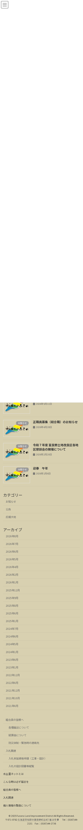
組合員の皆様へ (15, 720)
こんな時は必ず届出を (16, 781)
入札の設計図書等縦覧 (21, 766)
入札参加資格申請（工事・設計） (28, 758)
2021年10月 (13, 698)
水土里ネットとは (13, 774)
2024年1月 (12, 652)
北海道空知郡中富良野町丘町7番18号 (37, 819)
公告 (8, 509)
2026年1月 (12, 582)
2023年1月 (12, 667)
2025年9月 (12, 598)
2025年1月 (12, 621)
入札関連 (11, 751)
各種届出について (19, 727)
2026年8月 (12, 536)
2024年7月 (12, 629)
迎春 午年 (40, 468)
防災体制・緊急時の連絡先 (24, 743)
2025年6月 (12, 613)
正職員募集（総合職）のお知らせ (55, 422)
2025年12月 (13, 590)
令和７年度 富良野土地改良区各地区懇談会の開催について (55, 447)
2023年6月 (12, 660)
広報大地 (11, 517)
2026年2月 (12, 575)
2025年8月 (12, 606)
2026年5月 (12, 559)
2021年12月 (13, 691)
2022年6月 (12, 683)
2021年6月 (12, 706)
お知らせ (11, 502)
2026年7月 (12, 544)
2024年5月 (12, 644)
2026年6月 (12, 551)
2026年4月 (12, 567)
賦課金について (17, 735)
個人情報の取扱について (17, 805)
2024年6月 (12, 637)
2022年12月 (13, 675)
